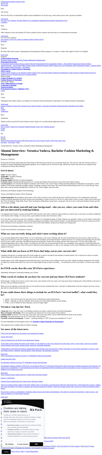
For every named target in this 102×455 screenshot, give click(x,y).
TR (7, 3)
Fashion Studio (5, 73)
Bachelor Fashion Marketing (42, 321)
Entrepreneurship (62, 106)
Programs (4, 41)
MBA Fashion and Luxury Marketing (61, 65)
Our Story (4, 20)
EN (4, 3)
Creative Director (73, 73)
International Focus (61, 20)
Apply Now (40, 127)
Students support (49, 127)
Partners (38, 106)
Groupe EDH (49, 441)
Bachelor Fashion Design (9, 60)
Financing (21, 127)
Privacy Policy (20, 451)
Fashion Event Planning (60, 73)
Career (3, 91)
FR (2, 3)
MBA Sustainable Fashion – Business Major (87, 65)
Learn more (4, 19)
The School (4, 5)
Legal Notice (11, 451)
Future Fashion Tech (33, 73)
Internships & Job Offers (75, 106)
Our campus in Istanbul (21, 39)
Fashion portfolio (31, 74)
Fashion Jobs (17, 106)
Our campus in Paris (7, 39)
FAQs (3, 130)
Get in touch (40, 141)
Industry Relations (6, 106)
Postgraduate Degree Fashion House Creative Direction (18, 64)
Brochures (18, 141)
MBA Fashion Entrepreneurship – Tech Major (15, 67)
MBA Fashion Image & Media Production (35, 65)
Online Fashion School (36, 39)
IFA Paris (4, 142)
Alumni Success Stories (28, 106)
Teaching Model (22, 20)
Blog (2, 108)
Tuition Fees (14, 127)
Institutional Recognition (47, 20)
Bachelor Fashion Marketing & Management (31, 60)
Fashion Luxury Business (19, 73)
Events (3, 128)
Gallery (3, 109)
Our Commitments (33, 20)
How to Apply (5, 127)
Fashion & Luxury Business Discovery (13, 74)
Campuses (4, 22)
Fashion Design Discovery (87, 73)
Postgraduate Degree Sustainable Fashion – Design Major (54, 64)
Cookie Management (31, 451)
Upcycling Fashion (46, 73)
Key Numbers (11, 20)
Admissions (4, 111)
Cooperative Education (49, 106)
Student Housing (30, 127)
